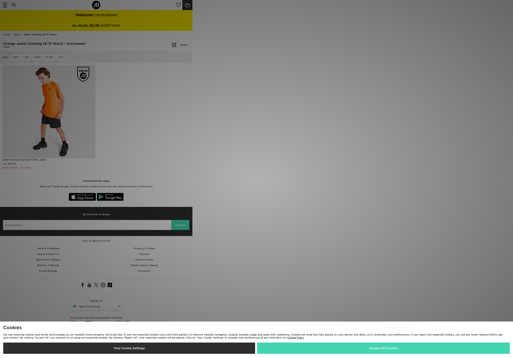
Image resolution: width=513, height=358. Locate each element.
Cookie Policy (295, 337)
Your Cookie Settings (129, 348)
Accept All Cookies (383, 348)
